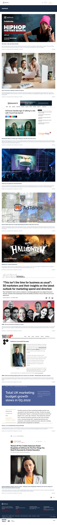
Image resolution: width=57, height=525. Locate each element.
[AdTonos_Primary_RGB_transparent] (6, 2)
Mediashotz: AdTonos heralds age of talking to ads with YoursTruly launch (19, 138)
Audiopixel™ (17, 511)
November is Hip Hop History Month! (10, 44)
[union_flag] (45, 2)
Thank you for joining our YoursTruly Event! (12, 183)
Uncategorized (16, 49)
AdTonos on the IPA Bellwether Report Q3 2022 (13, 425)
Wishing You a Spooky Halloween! (9, 264)
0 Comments (20, 96)
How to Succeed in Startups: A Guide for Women (13, 90)
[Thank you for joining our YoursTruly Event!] (28, 165)
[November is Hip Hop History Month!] (28, 28)
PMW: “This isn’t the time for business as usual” (13, 324)
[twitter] (51, 516)
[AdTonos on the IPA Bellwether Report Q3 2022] (28, 405)
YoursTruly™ (17, 510)
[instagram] (53, 516)
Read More (53, 49)
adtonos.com (5, 49)
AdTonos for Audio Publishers (6, 511)
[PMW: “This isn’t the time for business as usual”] (28, 298)
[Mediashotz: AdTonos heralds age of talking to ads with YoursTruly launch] (28, 119)
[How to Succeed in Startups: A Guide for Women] (28, 71)
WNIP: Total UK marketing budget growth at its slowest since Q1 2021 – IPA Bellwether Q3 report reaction (26, 375)
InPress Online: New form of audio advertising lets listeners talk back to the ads (20, 224)
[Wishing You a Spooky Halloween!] (28, 248)
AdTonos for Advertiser (5, 510)
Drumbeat (17, 512)
